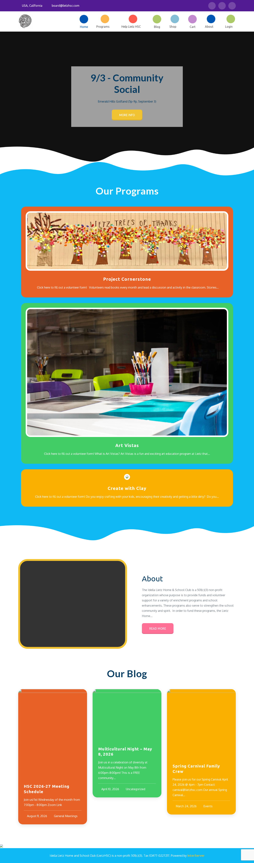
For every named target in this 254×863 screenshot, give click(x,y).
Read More (157, 628)
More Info (127, 115)
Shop (172, 26)
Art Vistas (127, 445)
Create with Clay (127, 488)
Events (208, 806)
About (209, 26)
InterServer (196, 855)
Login (229, 26)
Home (84, 26)
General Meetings (66, 816)
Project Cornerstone (127, 279)
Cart (192, 26)
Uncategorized (135, 789)
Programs (103, 26)
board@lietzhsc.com (65, 5)
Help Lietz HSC (131, 26)
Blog (157, 26)
